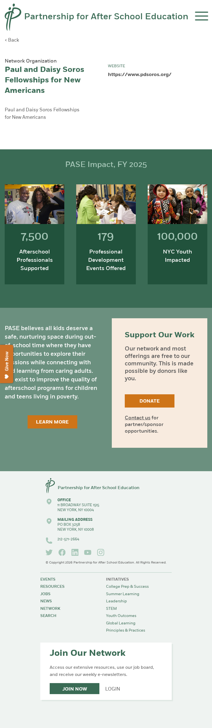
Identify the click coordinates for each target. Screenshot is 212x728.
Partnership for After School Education (106, 17)
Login (112, 689)
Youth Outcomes (121, 616)
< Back (12, 40)
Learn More (52, 422)
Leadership (116, 601)
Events (47, 580)
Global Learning (121, 623)
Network (50, 609)
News (46, 601)
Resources (52, 587)
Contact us (137, 418)
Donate (149, 401)
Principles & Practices (125, 631)
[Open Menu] (202, 16)
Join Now (74, 689)
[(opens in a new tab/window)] (49, 552)
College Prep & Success (127, 587)
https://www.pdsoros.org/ (139, 74)
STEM (111, 609)
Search (48, 616)
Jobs (45, 594)
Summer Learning (122, 594)
